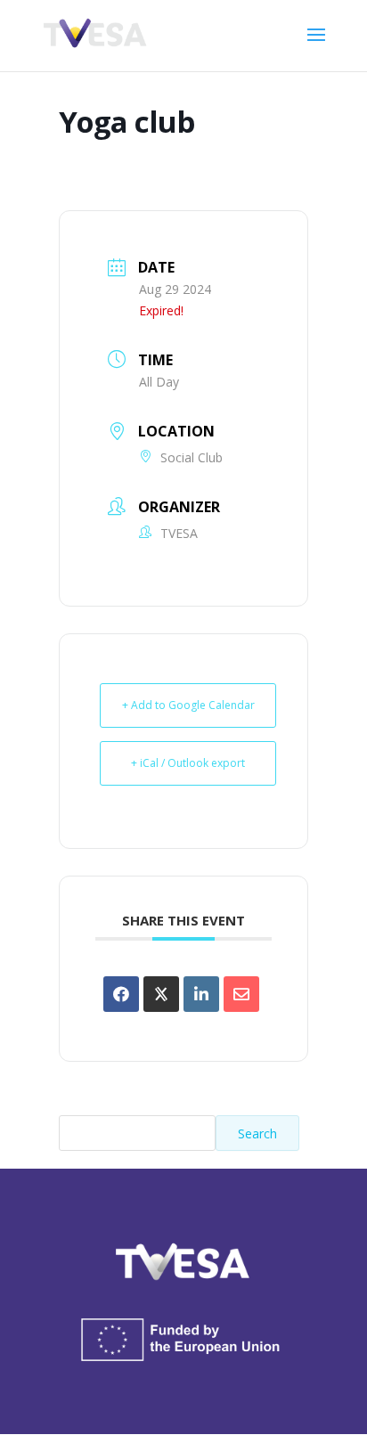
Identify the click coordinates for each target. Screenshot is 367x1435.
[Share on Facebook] (121, 994)
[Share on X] (161, 994)
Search (257, 1133)
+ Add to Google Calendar (188, 705)
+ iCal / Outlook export (188, 762)
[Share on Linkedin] (201, 994)
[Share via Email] (241, 994)
